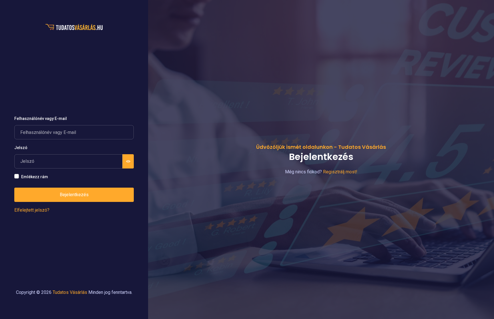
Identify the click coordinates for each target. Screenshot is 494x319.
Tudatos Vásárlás (70, 292)
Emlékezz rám (34, 176)
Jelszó (20, 147)
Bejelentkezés (74, 194)
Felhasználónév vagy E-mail (40, 118)
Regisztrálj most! (340, 171)
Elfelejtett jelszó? (31, 210)
